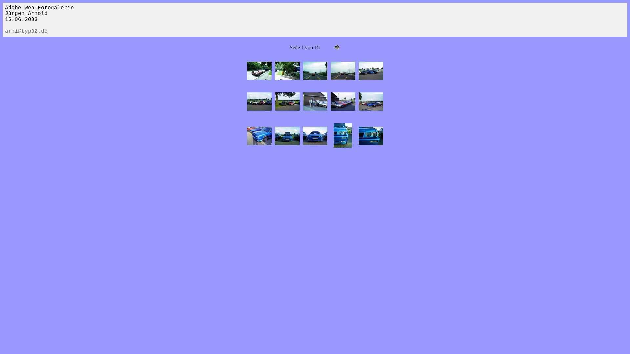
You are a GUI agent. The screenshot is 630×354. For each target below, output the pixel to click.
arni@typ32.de (26, 31)
